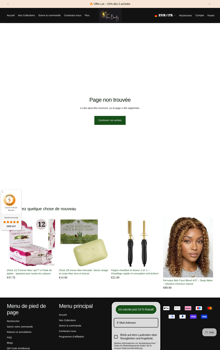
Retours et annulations (19, 332)
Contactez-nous (67, 331)
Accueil (63, 314)
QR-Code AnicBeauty (18, 348)
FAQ (9, 337)
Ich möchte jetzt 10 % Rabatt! (136, 309)
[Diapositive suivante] (209, 4)
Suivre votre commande (20, 326)
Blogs (10, 342)
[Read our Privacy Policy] (157, 344)
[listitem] (87, 15)
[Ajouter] (51, 262)
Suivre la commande (70, 325)
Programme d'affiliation (71, 336)
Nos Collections (67, 320)
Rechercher (13, 321)
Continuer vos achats (110, 120)
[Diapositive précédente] (8, 4)
